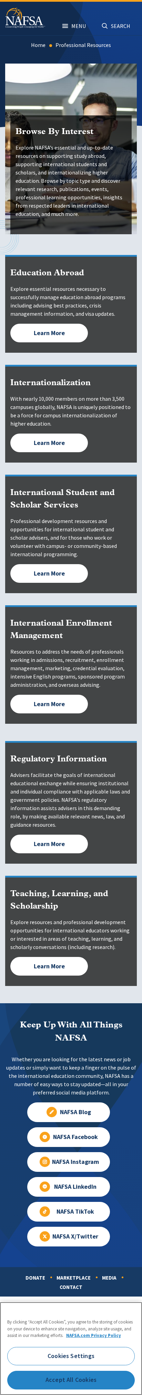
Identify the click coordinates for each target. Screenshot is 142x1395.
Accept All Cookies (71, 1380)
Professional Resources (83, 45)
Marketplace (74, 1277)
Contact (71, 1287)
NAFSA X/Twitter (75, 1236)
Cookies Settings (71, 1356)
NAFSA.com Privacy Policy (93, 1335)
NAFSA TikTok (75, 1211)
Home (38, 45)
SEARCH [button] (120, 26)
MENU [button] (78, 26)
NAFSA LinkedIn (75, 1187)
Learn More (49, 333)
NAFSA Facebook (75, 1137)
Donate (35, 1277)
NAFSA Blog (75, 1112)
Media (109, 1277)
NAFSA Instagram (75, 1162)
